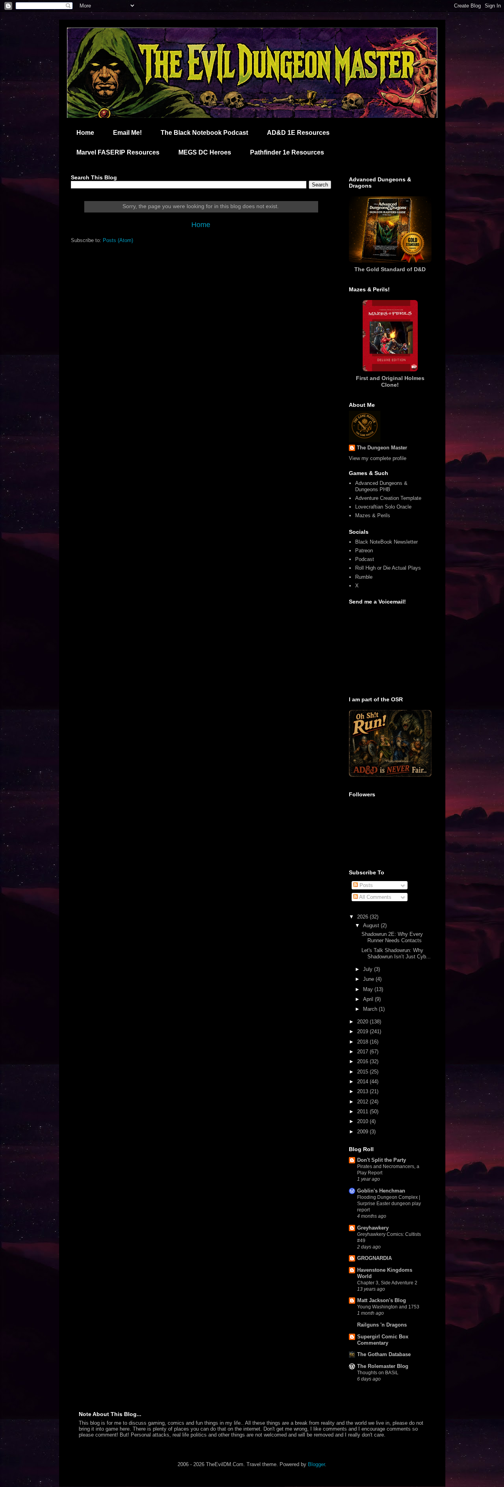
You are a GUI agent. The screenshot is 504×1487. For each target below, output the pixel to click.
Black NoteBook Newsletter (386, 542)
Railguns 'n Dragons (382, 1325)
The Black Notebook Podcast (204, 132)
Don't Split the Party (381, 1160)
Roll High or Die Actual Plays (388, 568)
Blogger (316, 1464)
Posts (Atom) (118, 240)
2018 (363, 1042)
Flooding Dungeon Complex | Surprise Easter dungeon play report (389, 1203)
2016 (363, 1061)
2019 (363, 1031)
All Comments (374, 897)
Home (85, 132)
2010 (363, 1121)
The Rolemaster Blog (382, 1366)
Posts (365, 885)
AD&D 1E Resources (298, 132)
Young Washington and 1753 (388, 1307)
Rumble (363, 577)
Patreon (364, 550)
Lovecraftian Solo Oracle (383, 507)
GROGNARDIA (374, 1258)
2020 (363, 1022)
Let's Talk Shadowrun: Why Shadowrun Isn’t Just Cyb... (396, 953)
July (368, 969)
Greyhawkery (373, 1228)
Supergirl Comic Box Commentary (382, 1340)
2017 (363, 1052)
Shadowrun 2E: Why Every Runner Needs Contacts (392, 937)
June (369, 979)
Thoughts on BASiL (377, 1372)
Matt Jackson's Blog (381, 1300)
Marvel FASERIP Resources (117, 152)
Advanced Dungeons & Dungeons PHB (381, 486)
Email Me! (127, 132)
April (369, 999)
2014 (363, 1082)
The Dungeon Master (382, 448)
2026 (363, 917)
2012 (363, 1102)
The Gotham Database (384, 1354)
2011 (363, 1111)
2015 (363, 1072)
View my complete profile (377, 458)
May (368, 989)
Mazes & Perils (372, 515)
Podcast (364, 559)
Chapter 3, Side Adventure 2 (387, 1283)
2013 (363, 1091)
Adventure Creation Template (388, 498)
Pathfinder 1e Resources (287, 152)
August (372, 925)
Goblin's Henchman (381, 1191)
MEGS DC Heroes (204, 152)
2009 (363, 1132)
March (371, 1009)
